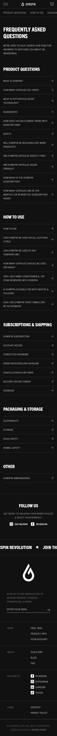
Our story (37, 652)
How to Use (36, 12)
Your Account (39, 639)
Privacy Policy (39, 712)
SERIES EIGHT (39, 729)
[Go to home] (28, 578)
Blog (34, 657)
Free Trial (36, 628)
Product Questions (14, 12)
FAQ (33, 663)
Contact (36, 707)
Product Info (39, 633)
